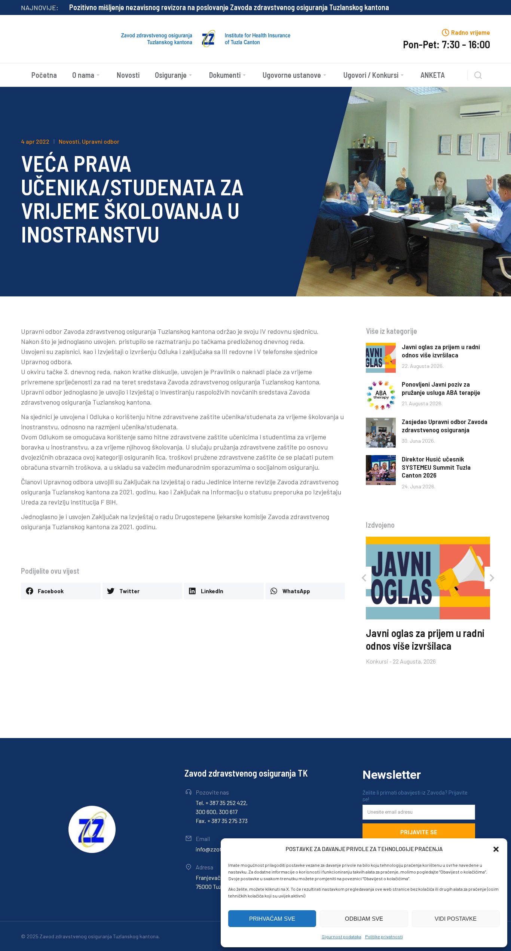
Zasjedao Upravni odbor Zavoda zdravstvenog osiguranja (444, 425)
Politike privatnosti (384, 936)
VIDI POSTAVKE (456, 918)
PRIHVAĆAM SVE (272, 918)
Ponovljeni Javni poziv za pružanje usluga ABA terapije (441, 388)
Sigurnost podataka (341, 936)
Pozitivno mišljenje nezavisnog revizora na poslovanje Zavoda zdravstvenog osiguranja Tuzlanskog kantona (229, 7)
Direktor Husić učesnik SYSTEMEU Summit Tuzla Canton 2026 (436, 467)
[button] (496, 849)
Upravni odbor (100, 141)
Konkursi (377, 660)
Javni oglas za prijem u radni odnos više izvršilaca (441, 350)
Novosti (69, 141)
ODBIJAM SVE (364, 918)
